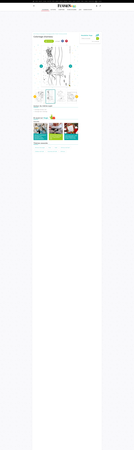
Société (78, 1)
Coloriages (45, 9)
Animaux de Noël (63, 33)
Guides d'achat (87, 9)
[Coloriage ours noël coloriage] (61, 97)
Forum (99, 1)
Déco (53, 1)
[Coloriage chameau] (50, 96)
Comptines (61, 9)
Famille (70, 1)
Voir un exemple (95, 41)
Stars (82, 1)
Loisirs (86, 1)
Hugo (96, 1)
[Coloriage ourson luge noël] (72, 97)
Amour (61, 1)
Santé (74, 1)
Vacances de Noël (52, 151)
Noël (57, 33)
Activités (53, 9)
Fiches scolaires (71, 9)
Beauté (40, 1)
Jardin (57, 1)
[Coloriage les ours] (39, 97)
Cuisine (44, 1)
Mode (36, 1)
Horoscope (91, 1)
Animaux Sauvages (40, 147)
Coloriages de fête (50, 33)
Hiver (49, 147)
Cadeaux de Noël (39, 151)
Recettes (49, 1)
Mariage (65, 1)
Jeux (80, 9)
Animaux (63, 151)
